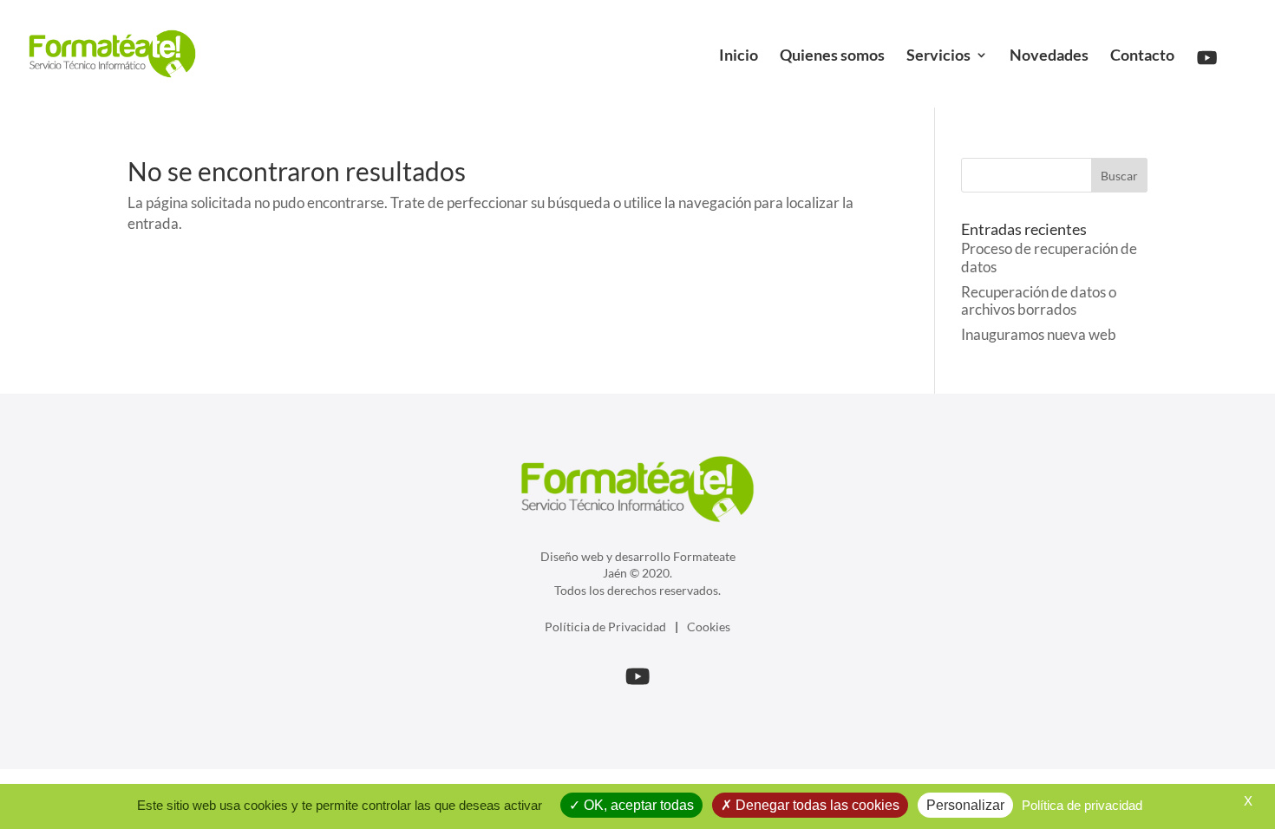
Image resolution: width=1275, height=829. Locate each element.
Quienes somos (832, 56)
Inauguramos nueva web (1038, 334)
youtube (1213, 37)
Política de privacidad (1082, 805)
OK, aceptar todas (637, 805)
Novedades (1049, 56)
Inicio (738, 56)
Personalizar (965, 805)
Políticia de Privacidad (605, 626)
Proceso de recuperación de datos (1049, 257)
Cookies (708, 626)
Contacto (1142, 56)
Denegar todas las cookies (815, 805)
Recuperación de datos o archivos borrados (1038, 300)
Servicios (938, 56)
